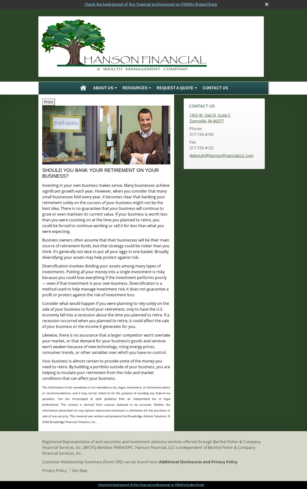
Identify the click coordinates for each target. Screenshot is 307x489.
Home (83, 88)
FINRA (118, 447)
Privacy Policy (54, 470)
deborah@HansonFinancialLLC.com (221, 155)
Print (48, 102)
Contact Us (215, 88)
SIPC (129, 447)
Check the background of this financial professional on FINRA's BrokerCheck (151, 4)
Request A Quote (175, 88)
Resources (135, 88)
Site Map (79, 470)
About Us (103, 88)
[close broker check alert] (267, 4)
